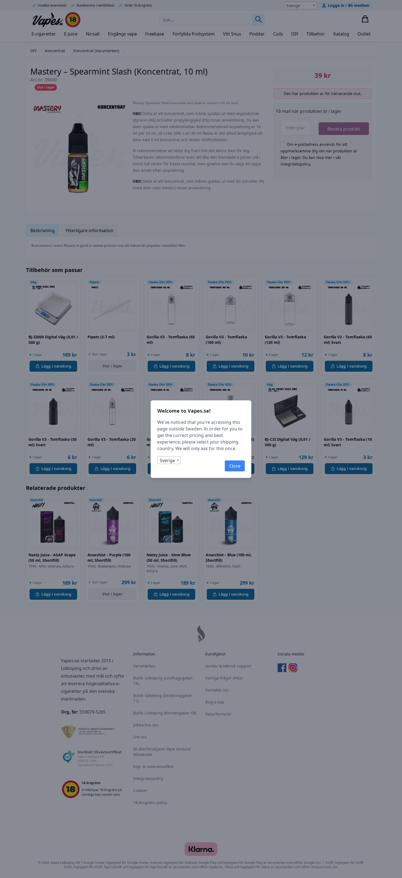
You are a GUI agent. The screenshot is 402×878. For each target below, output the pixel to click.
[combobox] (169, 460)
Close (234, 466)
